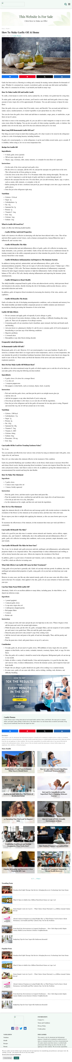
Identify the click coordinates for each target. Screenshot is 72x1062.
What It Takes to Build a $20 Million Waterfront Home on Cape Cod (34, 900)
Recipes (6, 1043)
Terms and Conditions (44, 1023)
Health (7, 28)
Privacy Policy (42, 1026)
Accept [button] (16, 1058)
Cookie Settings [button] (7, 1058)
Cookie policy (42, 1029)
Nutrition (6, 1037)
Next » (39, 878)
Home (3, 28)
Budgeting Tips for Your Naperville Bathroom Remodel (30, 939)
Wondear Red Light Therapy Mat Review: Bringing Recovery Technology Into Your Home (41, 890)
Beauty (5, 1046)
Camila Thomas (16, 36)
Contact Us (41, 1020)
